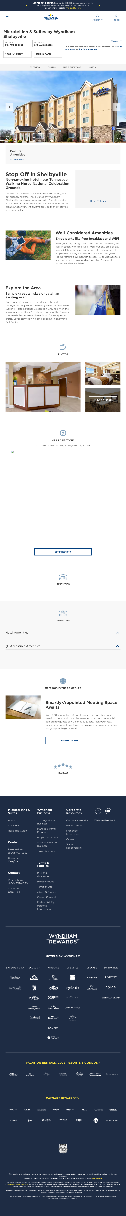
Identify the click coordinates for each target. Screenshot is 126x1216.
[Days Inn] (34, 978)
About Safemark (46, 892)
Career (70, 839)
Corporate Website (77, 820)
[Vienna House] (72, 1008)
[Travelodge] (34, 1018)
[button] (26, 5)
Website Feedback (105, 820)
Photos (51, 67)
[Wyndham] (92, 978)
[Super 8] (34, 988)
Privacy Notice (45, 881)
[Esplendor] (72, 988)
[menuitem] (7, 17)
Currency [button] (115, 41)
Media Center (74, 825)
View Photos (102, 400)
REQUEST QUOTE (69, 740)
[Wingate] (53, 988)
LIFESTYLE (73, 968)
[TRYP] (72, 978)
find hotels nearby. (88, 49)
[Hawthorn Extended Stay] (15, 978)
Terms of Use (44, 887)
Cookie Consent (46, 897)
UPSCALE (92, 968)
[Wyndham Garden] (53, 998)
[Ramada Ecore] (53, 1038)
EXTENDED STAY (15, 968)
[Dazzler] (72, 998)
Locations (14, 825)
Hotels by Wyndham (63, 956)
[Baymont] (53, 1018)
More (92, 67)
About (11, 820)
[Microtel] (34, 998)
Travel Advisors (46, 851)
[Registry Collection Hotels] (111, 978)
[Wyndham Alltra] (72, 1018)
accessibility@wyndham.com (18, 1184)
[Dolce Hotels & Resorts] (111, 988)
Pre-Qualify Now (73, 8)
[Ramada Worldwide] (53, 1028)
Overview (35, 67)
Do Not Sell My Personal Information (46, 906)
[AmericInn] (53, 1008)
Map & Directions (72, 67)
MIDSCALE (53, 968)
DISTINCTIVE (111, 968)
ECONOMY (34, 968)
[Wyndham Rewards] (63, 938)
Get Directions (63, 552)
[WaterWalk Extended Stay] (15, 988)
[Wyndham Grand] (111, 998)
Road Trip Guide (17, 830)
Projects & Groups (47, 837)
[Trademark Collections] (92, 988)
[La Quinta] (53, 978)
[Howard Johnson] (34, 1008)
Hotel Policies (98, 201)
